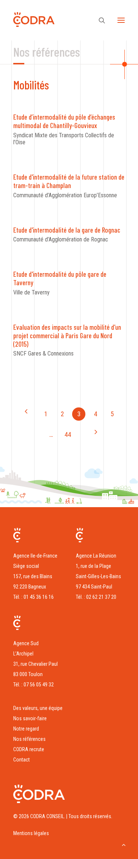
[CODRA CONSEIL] (33, 21)
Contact (21, 760)
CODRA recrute (28, 749)
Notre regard (26, 729)
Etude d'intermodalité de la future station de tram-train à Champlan (68, 181)
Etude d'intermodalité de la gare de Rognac (66, 230)
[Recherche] (98, 20)
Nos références (29, 739)
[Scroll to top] (123, 844)
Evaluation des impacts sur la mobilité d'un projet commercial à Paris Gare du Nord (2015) (67, 335)
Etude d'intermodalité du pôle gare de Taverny (59, 278)
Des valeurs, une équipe (38, 708)
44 (67, 434)
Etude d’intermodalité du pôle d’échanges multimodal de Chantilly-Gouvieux (64, 121)
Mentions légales (31, 833)
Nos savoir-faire (30, 718)
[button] (121, 20)
